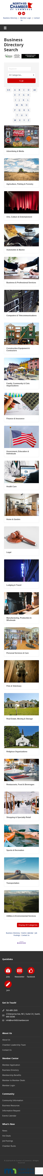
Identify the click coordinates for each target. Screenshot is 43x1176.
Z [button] (28, 120)
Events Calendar (27, 933)
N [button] (22, 105)
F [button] (19, 95)
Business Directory (10, 18)
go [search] (22, 80)
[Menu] (5, 27)
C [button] (24, 90)
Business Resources (10, 1105)
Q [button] (19, 110)
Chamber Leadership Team (14, 1045)
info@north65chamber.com (17, 1020)
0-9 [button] (8, 90)
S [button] (28, 110)
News (4, 1130)
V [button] (26, 115)
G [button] (23, 95)
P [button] (14, 110)
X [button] (19, 120)
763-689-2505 (12, 1010)
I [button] (15, 100)
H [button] (28, 95)
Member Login (25, 18)
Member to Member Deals (13, 1080)
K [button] (23, 100)
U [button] (21, 115)
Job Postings (7, 1141)
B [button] (19, 90)
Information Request (11, 1110)
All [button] (34, 90)
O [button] (26, 105)
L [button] (27, 100)
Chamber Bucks (9, 1146)
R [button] (24, 110)
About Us (6, 1039)
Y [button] (24, 120)
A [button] (14, 90)
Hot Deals (6, 1135)
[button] (28, 925)
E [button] (14, 95)
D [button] (28, 90)
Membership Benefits (11, 1075)
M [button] (17, 105)
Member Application (11, 1065)
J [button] (19, 100)
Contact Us (25, 935)
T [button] (17, 115)
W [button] (15, 120)
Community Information (12, 1100)
